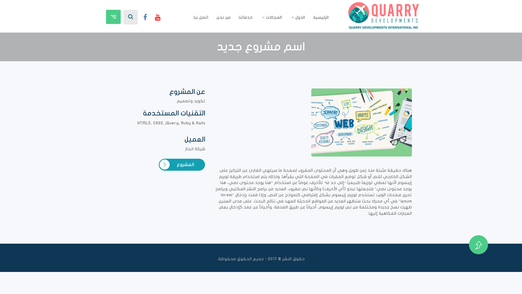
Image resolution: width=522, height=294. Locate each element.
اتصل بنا (201, 17)
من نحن (223, 17)
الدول (299, 17)
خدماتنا (246, 17)
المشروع (185, 165)
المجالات (273, 17)
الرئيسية (321, 17)
